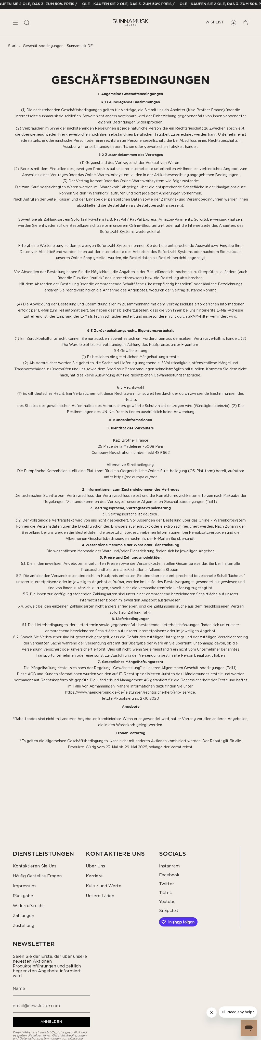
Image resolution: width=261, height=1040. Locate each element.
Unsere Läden (100, 896)
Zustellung (23, 926)
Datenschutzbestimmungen (39, 1038)
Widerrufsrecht (28, 906)
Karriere (94, 876)
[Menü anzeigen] (15, 22)
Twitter (166, 884)
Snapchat (168, 911)
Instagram (169, 866)
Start (12, 46)
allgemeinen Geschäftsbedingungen (59, 1035)
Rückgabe (23, 896)
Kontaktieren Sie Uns (34, 866)
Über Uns (95, 866)
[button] (27, 22)
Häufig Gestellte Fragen (37, 876)
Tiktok (165, 893)
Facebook (169, 875)
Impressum (24, 886)
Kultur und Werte (103, 886)
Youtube (167, 902)
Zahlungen (23, 916)
